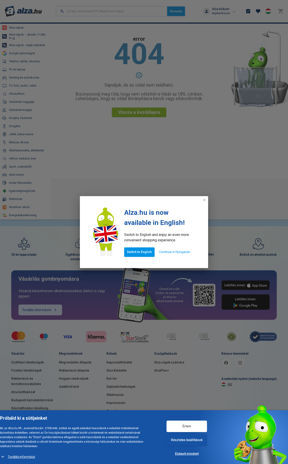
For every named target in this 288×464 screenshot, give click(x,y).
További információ (21, 457)
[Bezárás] (204, 199)
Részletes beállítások (186, 440)
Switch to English (139, 252)
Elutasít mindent (187, 453)
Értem (186, 426)
